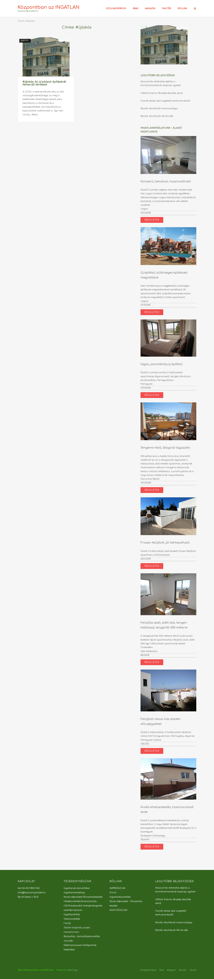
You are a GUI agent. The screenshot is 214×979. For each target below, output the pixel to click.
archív (25, 41)
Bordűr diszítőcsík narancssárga (159, 108)
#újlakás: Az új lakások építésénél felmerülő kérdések (44, 83)
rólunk (182, 8)
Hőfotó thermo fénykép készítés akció (162, 93)
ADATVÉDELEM (118, 910)
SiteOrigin (72, 970)
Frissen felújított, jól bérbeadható (165, 542)
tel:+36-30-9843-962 (29, 888)
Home (21, 21)
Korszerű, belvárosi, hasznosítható (166, 181)
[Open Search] (195, 8)
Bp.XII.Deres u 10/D (28, 897)
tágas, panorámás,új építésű (161, 364)
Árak (135, 8)
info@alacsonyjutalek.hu (32, 892)
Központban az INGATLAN (48, 7)
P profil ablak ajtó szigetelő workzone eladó (165, 101)
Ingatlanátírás (72, 914)
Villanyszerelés (72, 919)
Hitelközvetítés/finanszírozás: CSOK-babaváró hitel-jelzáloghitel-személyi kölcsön (83, 905)
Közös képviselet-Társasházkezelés (83, 897)
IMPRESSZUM (117, 888)
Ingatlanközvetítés (120, 897)
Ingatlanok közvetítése (76, 888)
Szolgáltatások (116, 8)
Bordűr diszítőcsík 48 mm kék (157, 116)
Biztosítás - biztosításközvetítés (82, 936)
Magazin (150, 8)
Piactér (166, 8)
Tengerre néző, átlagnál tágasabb (165, 447)
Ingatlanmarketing (74, 892)
